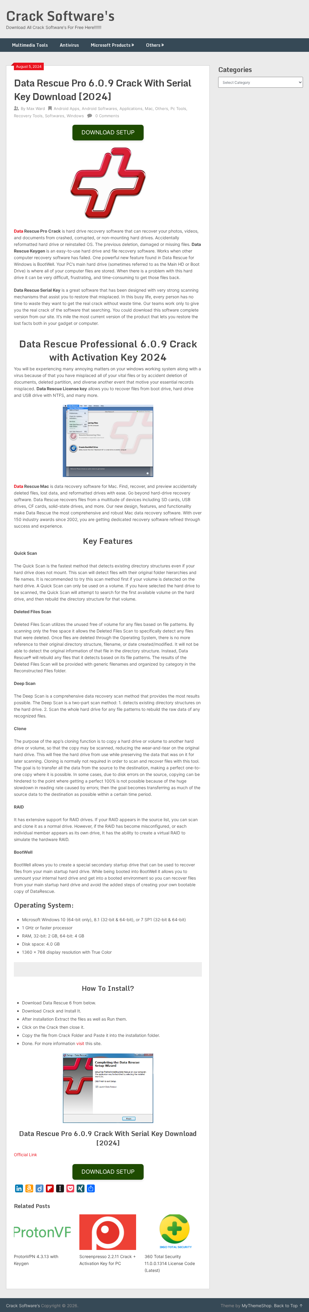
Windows (75, 115)
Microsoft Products (110, 45)
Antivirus (69, 45)
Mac (149, 108)
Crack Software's (60, 16)
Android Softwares (99, 108)
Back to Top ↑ (288, 1305)
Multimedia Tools (30, 45)
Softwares (54, 115)
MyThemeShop (257, 1305)
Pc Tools (178, 108)
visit (80, 1043)
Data (18, 231)
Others (153, 45)
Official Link (25, 1154)
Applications (130, 108)
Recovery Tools (28, 115)
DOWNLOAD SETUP (108, 132)
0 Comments (107, 115)
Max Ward (36, 108)
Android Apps (66, 108)
